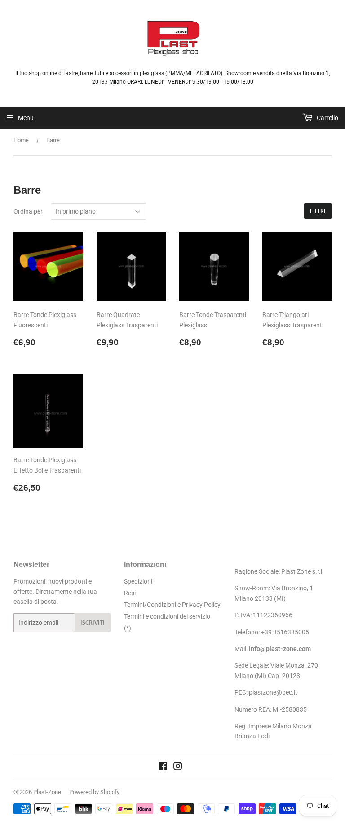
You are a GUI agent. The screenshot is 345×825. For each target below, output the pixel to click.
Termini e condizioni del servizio (167, 616)
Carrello (326, 117)
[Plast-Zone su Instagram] (177, 767)
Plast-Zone (47, 792)
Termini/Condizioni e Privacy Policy (172, 604)
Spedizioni (138, 581)
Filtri (318, 211)
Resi (130, 593)
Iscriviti (92, 623)
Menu (26, 117)
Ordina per (28, 211)
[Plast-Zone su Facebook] (163, 767)
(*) (127, 628)
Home (21, 140)
